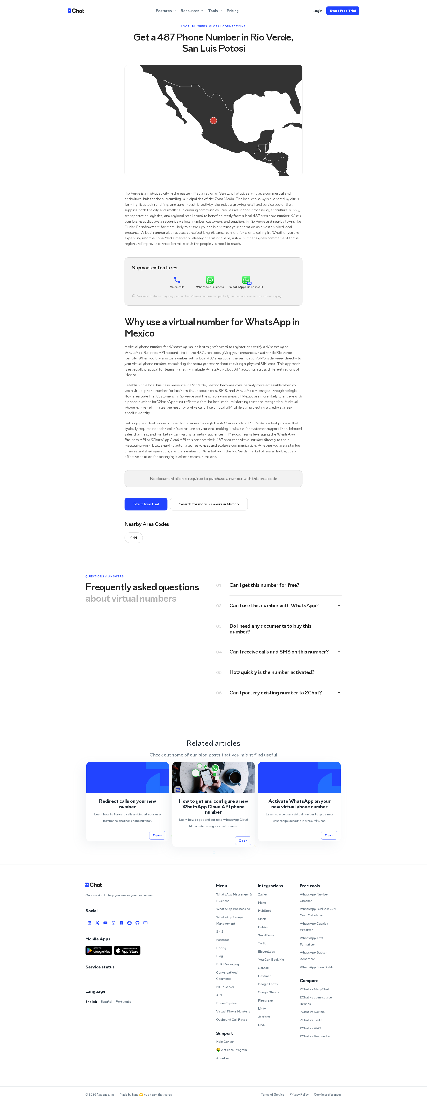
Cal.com (264, 967)
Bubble (263, 927)
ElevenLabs (266, 951)
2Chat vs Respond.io (315, 1036)
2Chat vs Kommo (312, 1011)
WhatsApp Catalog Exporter (314, 926)
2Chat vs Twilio (311, 1020)
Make (262, 902)
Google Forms (268, 984)
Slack (262, 918)
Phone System (227, 1003)
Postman (264, 976)
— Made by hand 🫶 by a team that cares (144, 1095)
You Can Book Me (271, 959)
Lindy (262, 1008)
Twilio (262, 943)
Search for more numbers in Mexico (209, 504)
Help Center (225, 1041)
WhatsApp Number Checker (314, 897)
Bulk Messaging (227, 964)
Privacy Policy (299, 1095)
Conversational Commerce (227, 975)
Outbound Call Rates (231, 1019)
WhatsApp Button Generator (313, 955)
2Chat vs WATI (311, 1028)
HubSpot (264, 910)
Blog (219, 956)
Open (157, 835)
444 (133, 537)
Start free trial (343, 10)
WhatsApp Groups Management (229, 920)
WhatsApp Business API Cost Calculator (318, 911)
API (219, 995)
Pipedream (266, 1000)
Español (106, 1001)
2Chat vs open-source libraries (316, 1000)
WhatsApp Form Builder (317, 967)
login (317, 10)
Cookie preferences (328, 1095)
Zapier (262, 894)
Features (223, 939)
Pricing (233, 10)
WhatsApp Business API (234, 908)
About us (223, 1058)
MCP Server (225, 986)
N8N (262, 1024)
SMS (220, 931)
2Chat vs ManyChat (314, 989)
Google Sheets (269, 992)
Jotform (264, 1016)
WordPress (266, 935)
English (91, 1001)
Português (123, 1001)
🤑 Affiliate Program (231, 1049)
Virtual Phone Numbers (233, 1011)
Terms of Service (272, 1095)
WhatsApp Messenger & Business (234, 897)
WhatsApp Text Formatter (311, 941)
